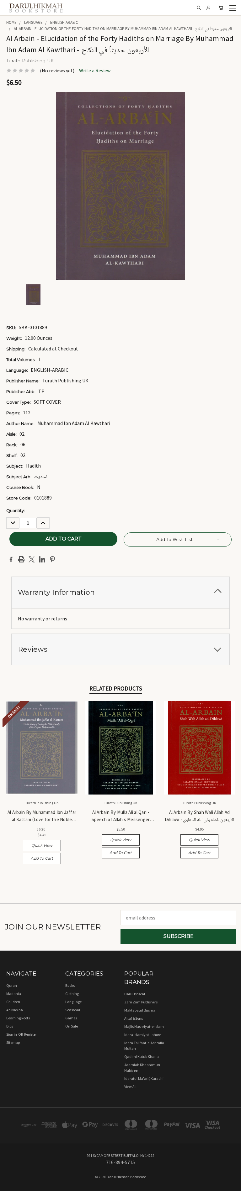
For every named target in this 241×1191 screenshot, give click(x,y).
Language (73, 1001)
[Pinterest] (52, 559)
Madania (13, 993)
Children (13, 1001)
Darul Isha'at (134, 994)
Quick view (41, 845)
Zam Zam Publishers (141, 1002)
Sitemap (13, 1042)
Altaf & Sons (133, 1018)
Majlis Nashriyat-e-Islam (144, 1026)
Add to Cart (42, 858)
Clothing (72, 993)
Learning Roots (18, 1018)
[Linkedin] (42, 559)
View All (130, 1086)
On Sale (71, 1026)
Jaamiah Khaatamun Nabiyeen (142, 1067)
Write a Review (94, 70)
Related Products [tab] (115, 688)
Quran (11, 985)
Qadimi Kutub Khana (141, 1056)
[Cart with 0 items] (220, 8)
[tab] (120, 592)
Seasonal (72, 1009)
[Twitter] (32, 559)
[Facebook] (11, 559)
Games (71, 1018)
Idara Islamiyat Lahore (142, 1034)
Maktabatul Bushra (139, 1010)
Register (30, 1034)
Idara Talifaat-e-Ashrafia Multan (144, 1045)
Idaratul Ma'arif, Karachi (143, 1078)
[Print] (21, 559)
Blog (9, 1026)
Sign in (12, 1034)
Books (70, 985)
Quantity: (15, 510)
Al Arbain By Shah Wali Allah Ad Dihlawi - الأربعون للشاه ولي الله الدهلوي (199, 815)
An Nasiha (14, 1009)
